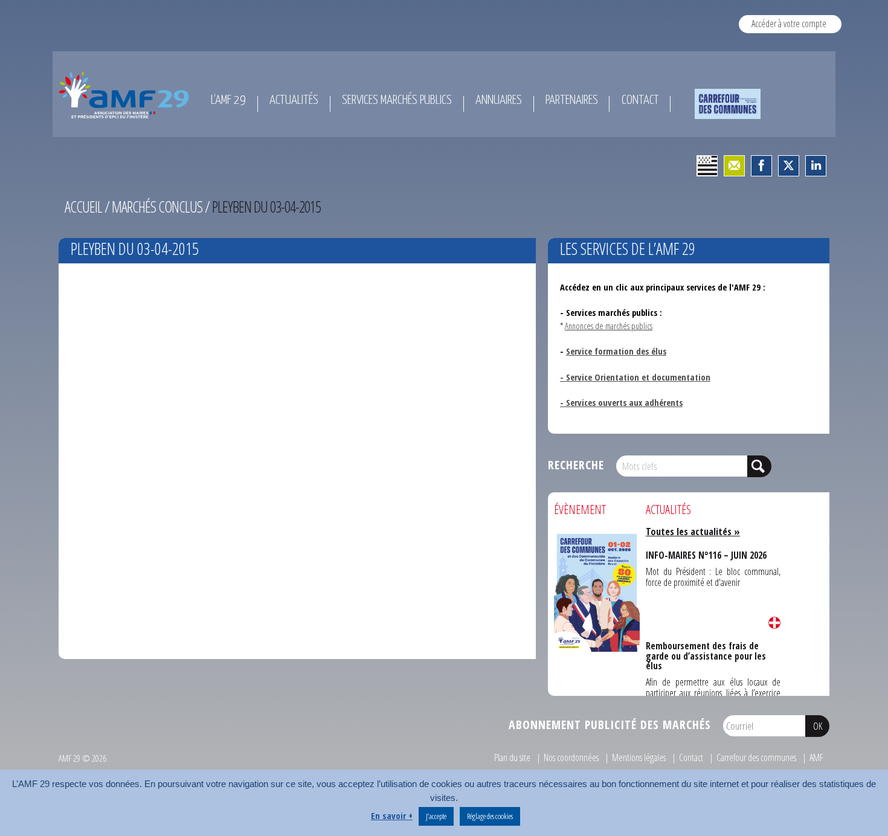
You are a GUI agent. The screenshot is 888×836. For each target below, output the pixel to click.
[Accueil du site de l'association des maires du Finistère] (126, 95)
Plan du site (512, 757)
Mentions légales (639, 757)
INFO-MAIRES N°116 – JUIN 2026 (704, 554)
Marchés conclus (157, 206)
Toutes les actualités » (693, 531)
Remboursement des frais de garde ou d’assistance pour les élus (711, 649)
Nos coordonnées (571, 757)
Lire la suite (774, 623)
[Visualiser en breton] (707, 166)
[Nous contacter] (734, 166)
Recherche (576, 465)
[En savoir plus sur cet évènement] (597, 591)
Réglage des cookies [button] (490, 816)
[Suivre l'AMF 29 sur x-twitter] (789, 166)
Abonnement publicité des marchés (610, 724)
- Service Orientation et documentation (635, 377)
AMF (816, 757)
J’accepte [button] (436, 816)
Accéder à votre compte (788, 23)
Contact (691, 757)
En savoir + (392, 815)
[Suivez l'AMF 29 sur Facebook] (761, 166)
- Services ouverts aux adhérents (621, 402)
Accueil (83, 206)
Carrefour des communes (756, 757)
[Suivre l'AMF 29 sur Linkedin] (816, 166)
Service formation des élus (616, 351)
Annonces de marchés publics (608, 326)
